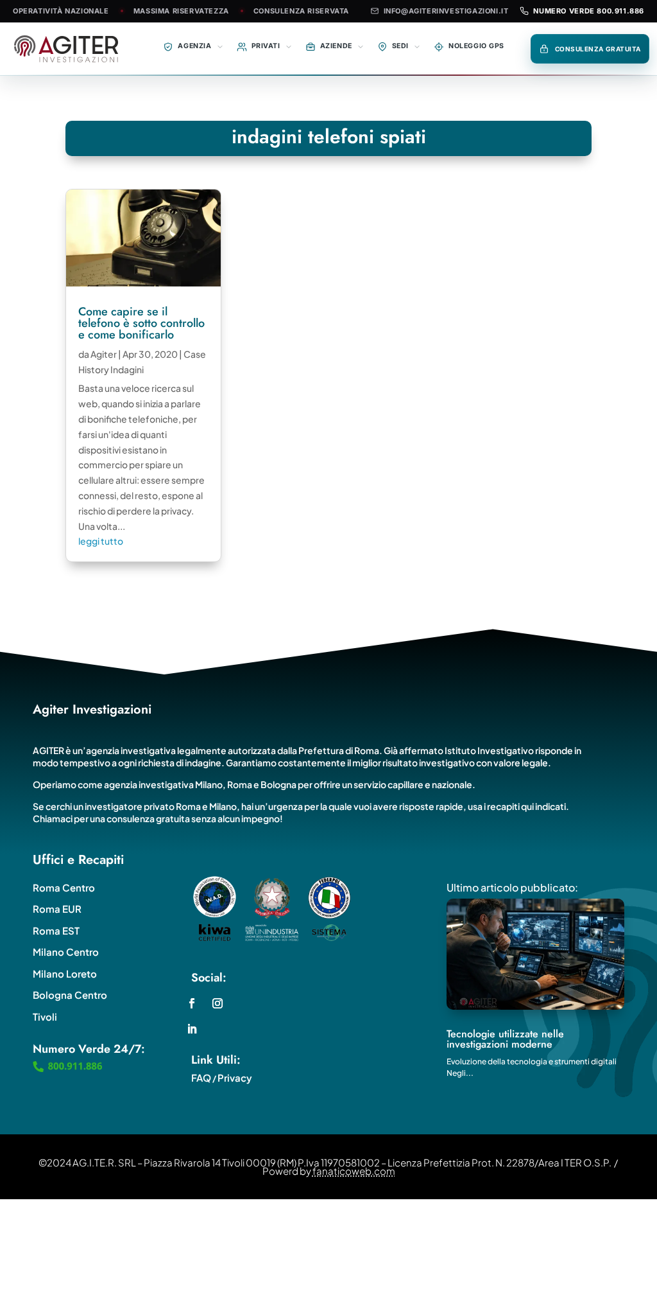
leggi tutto (100, 541)
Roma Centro (64, 887)
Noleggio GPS (476, 46)
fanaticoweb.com (353, 1171)
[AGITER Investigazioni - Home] (68, 48)
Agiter (103, 354)
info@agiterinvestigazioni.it (446, 10)
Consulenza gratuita (598, 49)
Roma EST (56, 930)
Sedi (400, 46)
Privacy (235, 1077)
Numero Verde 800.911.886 (588, 10)
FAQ (201, 1077)
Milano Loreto (65, 973)
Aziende (336, 46)
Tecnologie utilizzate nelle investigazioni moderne (505, 1038)
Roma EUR (57, 908)
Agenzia (194, 46)
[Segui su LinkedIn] (192, 1029)
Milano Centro (66, 952)
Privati (266, 46)
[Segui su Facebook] (192, 1003)
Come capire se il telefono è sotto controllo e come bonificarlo (141, 323)
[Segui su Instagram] (217, 1003)
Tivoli (45, 1016)
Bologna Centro (70, 995)
